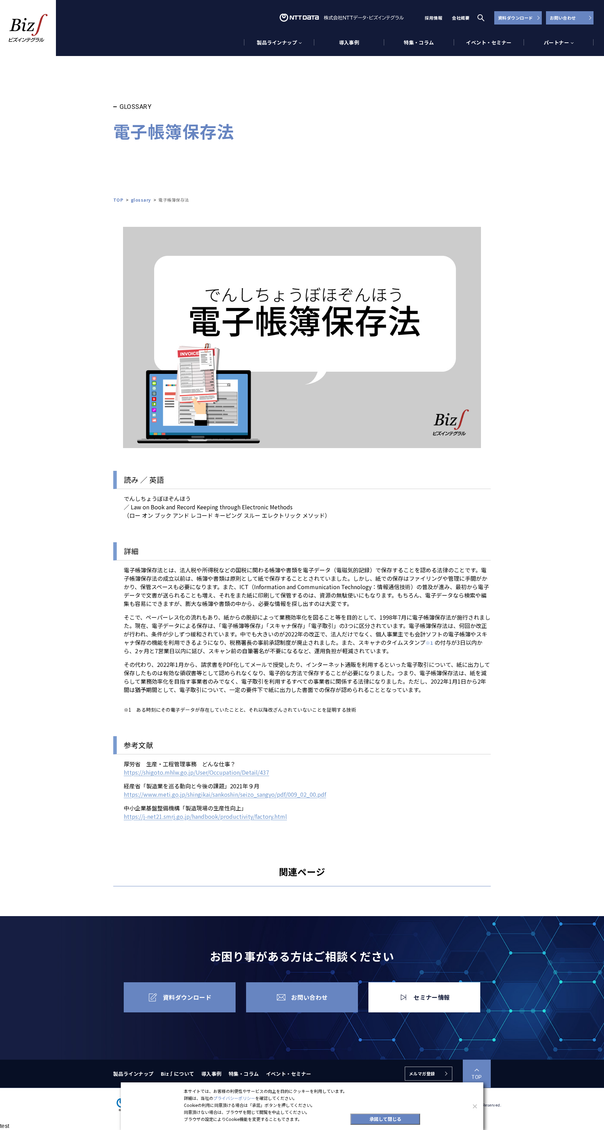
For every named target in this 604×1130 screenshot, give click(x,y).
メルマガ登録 (422, 1073)
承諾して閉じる (385, 1119)
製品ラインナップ (133, 1073)
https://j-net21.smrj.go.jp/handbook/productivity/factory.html (205, 816)
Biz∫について (177, 1073)
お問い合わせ (563, 18)
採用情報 (433, 18)
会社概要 (460, 18)
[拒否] (474, 1106)
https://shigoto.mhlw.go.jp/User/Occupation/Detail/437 (196, 772)
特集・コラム (419, 42)
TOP (477, 1077)
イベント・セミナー (488, 42)
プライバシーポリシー (234, 1098)
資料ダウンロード (515, 18)
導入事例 (349, 42)
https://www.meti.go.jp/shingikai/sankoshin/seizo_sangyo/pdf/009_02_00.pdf (225, 794)
